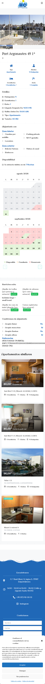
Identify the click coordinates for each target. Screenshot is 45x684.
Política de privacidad (28, 681)
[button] (42, 641)
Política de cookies (16, 681)
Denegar (22, 671)
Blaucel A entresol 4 (12, 527)
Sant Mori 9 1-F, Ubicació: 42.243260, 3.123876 (20, 436)
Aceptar (22, 665)
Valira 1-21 (8, 480)
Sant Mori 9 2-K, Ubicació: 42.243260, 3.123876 (20, 391)
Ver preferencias (22, 676)
